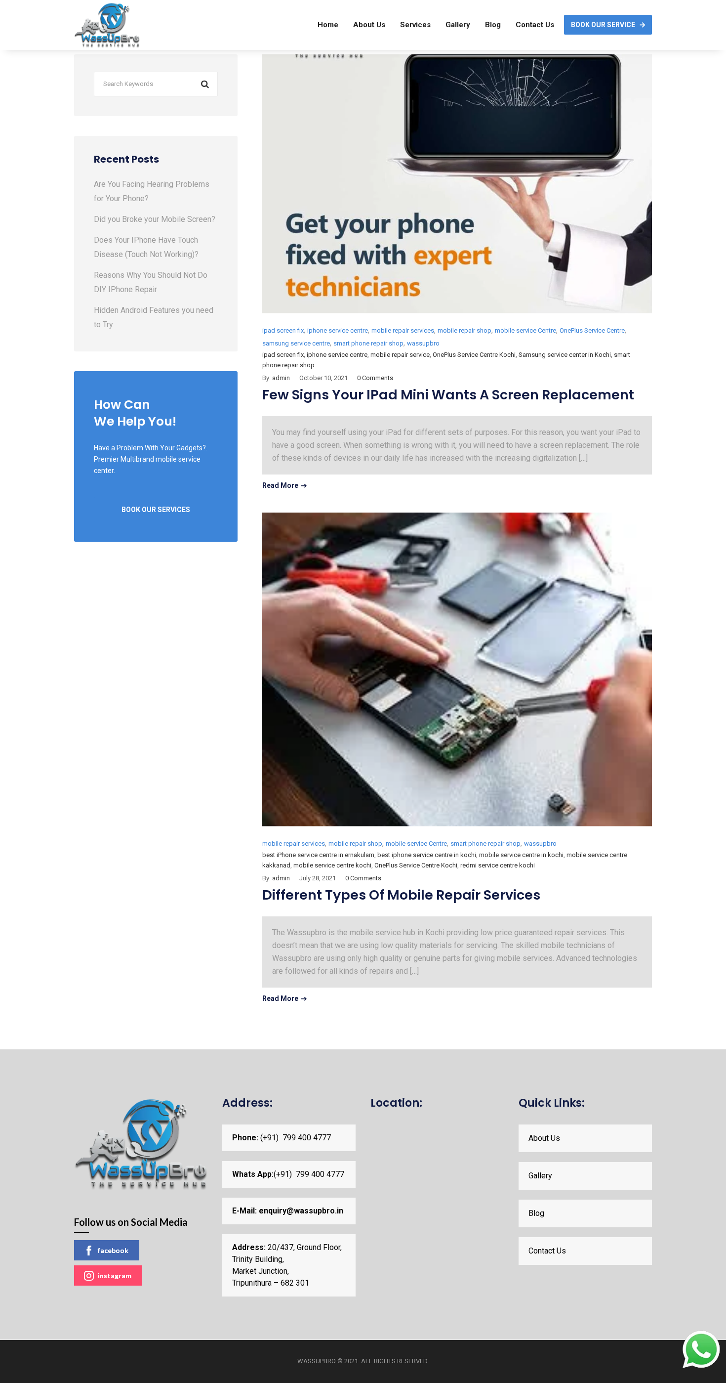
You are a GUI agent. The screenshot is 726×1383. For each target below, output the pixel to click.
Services (415, 24)
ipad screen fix (283, 330)
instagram (114, 1275)
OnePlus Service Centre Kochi (474, 354)
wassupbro (423, 343)
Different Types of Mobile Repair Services (401, 895)
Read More (280, 485)
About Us (369, 24)
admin (281, 378)
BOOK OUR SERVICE (603, 25)
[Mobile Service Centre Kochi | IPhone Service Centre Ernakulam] (107, 25)
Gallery (457, 24)
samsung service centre (296, 343)
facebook (113, 1250)
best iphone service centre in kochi (426, 855)
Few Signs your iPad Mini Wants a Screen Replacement (448, 395)
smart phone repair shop (368, 343)
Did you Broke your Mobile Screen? (154, 219)
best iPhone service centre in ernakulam (318, 855)
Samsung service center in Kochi (565, 354)
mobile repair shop (464, 330)
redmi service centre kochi (497, 865)
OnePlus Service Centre (592, 330)
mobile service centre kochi (332, 865)
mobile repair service (400, 354)
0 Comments (375, 378)
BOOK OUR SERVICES (155, 510)
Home (328, 24)
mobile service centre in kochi (521, 855)
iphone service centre (337, 330)
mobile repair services (402, 330)
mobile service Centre (525, 330)
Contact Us (535, 24)
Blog (493, 24)
